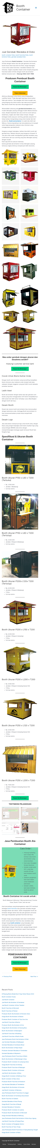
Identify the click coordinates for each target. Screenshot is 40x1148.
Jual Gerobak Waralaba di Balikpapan (13, 1042)
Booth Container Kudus (9, 997)
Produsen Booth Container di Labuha (13, 1110)
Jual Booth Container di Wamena (11, 1090)
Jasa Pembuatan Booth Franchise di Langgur (15, 1093)
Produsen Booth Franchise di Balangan (13, 1067)
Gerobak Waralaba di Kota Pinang (12, 1101)
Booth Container (23, 7)
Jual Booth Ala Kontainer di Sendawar (13, 1002)
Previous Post (7, 976)
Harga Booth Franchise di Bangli (11, 1104)
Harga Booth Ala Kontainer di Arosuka (13, 1087)
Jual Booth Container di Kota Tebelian (13, 1005)
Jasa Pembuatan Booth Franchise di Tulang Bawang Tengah (20, 1129)
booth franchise (12, 908)
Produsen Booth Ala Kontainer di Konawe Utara (16, 1014)
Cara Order (26, 1144)
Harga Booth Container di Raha (11, 1132)
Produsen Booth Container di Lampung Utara (15, 1062)
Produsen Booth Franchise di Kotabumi (13, 1081)
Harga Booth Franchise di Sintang (12, 1064)
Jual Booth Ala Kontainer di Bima (11, 1073)
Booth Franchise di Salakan (10, 1098)
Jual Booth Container (8, 999)
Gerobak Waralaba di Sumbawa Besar (13, 1045)
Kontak (34, 1144)
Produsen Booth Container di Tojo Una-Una (15, 1019)
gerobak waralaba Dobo (18, 57)
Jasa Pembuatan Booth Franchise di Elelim (14, 1056)
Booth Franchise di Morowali (10, 1008)
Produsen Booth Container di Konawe (13, 1070)
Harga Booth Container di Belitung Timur (14, 1076)
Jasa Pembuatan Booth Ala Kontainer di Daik (15, 1039)
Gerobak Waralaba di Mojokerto (11, 1053)
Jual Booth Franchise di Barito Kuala (12, 1036)
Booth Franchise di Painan (9, 1011)
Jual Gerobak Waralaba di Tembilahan (13, 1084)
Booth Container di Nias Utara (11, 1079)
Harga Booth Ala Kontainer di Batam (12, 1016)
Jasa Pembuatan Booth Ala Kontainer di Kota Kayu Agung (19, 1118)
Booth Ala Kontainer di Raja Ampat (12, 1047)
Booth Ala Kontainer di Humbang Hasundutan (15, 1095)
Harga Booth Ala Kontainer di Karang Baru (14, 1028)
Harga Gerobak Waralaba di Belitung (12, 1115)
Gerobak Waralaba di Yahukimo (11, 1107)
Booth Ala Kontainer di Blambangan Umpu (14, 1059)
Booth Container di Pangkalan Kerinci (13, 1124)
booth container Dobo (8, 55)
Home (4, 1144)
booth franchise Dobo (22, 55)
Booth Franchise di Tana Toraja (11, 1127)
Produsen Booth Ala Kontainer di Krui (13, 1025)
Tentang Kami (12, 1144)
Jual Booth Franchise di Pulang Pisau (13, 1121)
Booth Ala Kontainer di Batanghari (12, 1030)
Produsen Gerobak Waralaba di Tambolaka (14, 1050)
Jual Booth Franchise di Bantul (11, 1022)
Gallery (20, 1144)
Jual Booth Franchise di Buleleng (11, 1033)
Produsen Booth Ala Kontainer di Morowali (14, 1112)
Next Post (34, 976)
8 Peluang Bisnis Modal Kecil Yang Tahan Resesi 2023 (18, 994)
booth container (15, 923)
